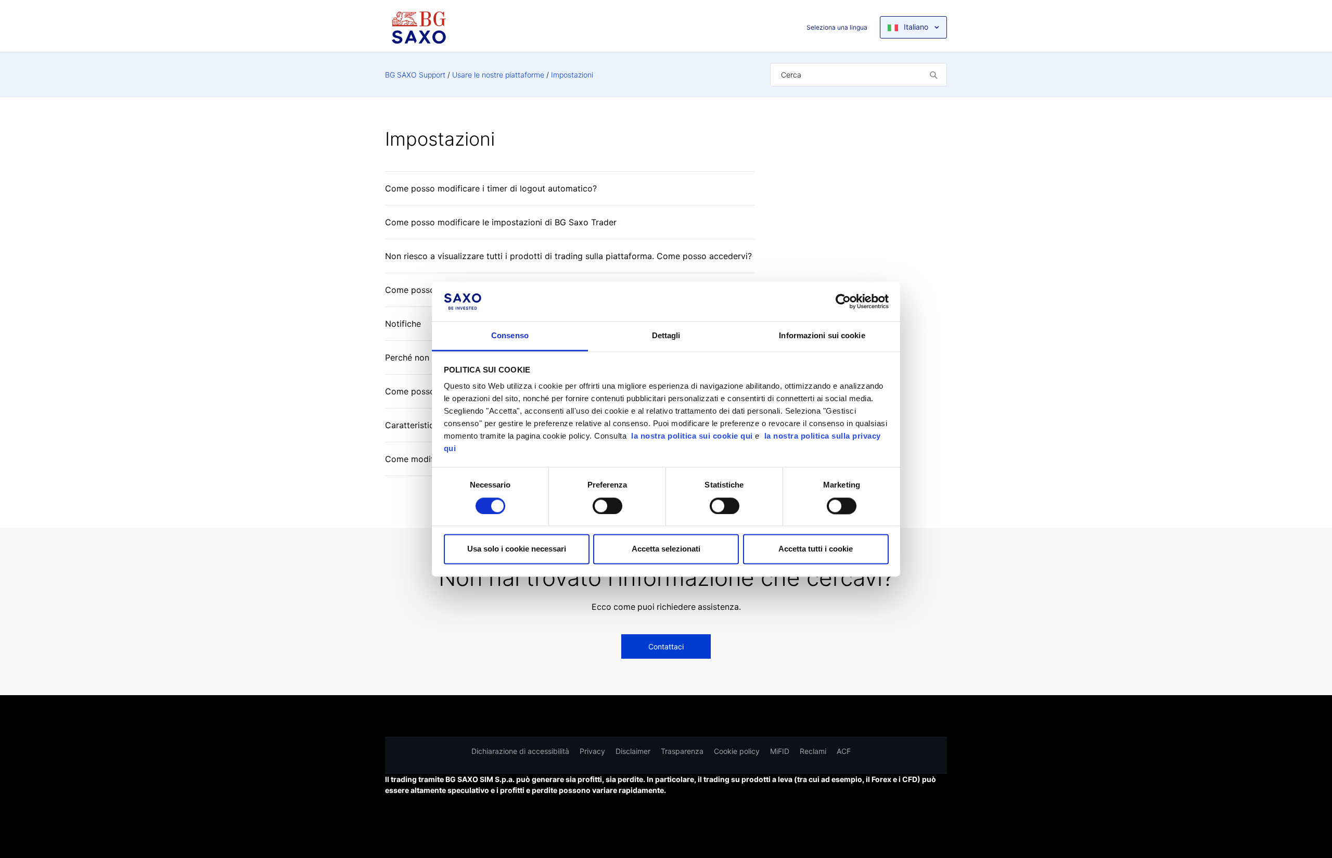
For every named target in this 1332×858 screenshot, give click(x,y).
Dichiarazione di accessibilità (520, 751)
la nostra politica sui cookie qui (693, 436)
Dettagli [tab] (666, 335)
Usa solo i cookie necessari (516, 549)
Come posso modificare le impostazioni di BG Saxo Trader (501, 222)
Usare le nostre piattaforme (498, 74)
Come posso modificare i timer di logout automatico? (491, 188)
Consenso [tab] (510, 335)
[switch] (607, 505)
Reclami (813, 751)
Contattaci (666, 646)
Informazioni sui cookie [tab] (822, 335)
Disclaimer (633, 751)
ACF (844, 751)
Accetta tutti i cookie (815, 549)
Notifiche (403, 323)
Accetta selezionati (666, 549)
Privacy (592, 751)
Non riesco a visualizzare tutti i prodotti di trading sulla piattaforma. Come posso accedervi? (568, 256)
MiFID (779, 751)
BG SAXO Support (415, 74)
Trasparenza (682, 751)
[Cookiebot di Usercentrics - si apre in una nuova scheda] (843, 301)
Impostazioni (572, 74)
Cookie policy (737, 751)
